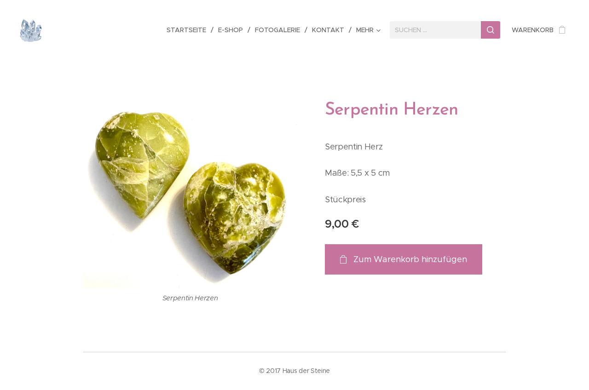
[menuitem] (189, 29)
